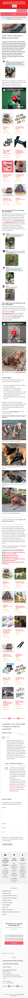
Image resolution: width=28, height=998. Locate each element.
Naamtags (6, 479)
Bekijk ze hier (8, 499)
